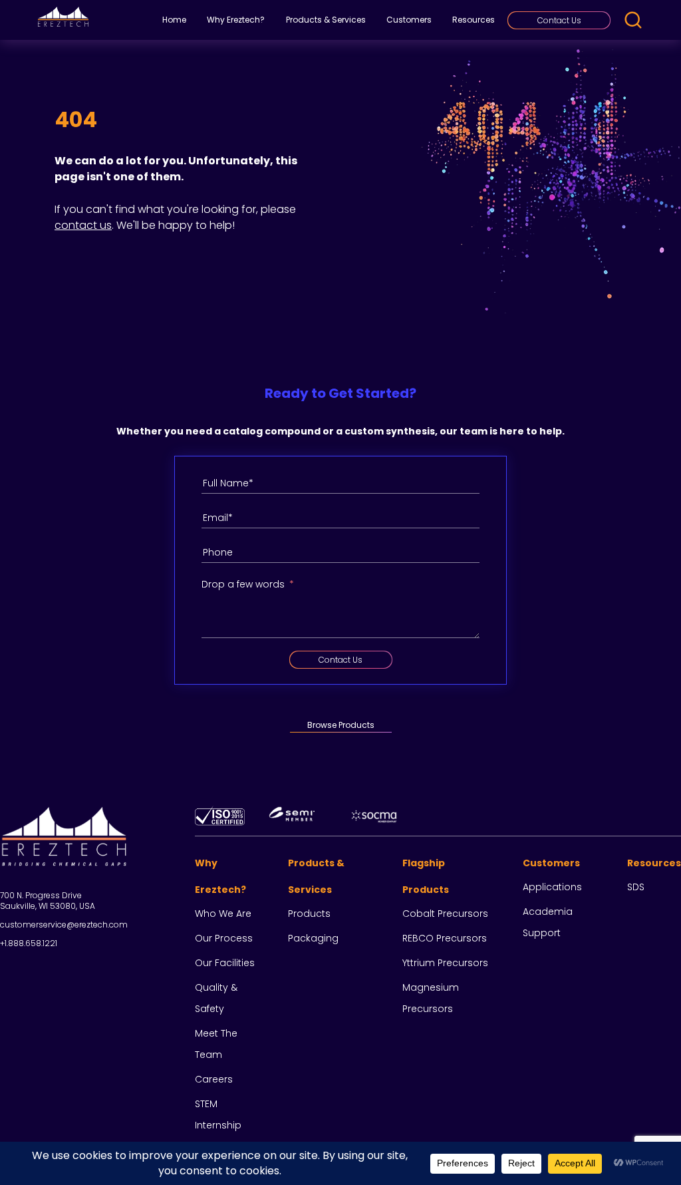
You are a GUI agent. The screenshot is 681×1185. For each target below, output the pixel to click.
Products (309, 913)
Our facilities (225, 962)
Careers (214, 1079)
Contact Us (559, 20)
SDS (635, 887)
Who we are (223, 913)
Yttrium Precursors (445, 962)
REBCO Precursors (444, 938)
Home (174, 19)
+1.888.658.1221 (28, 943)
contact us (83, 225)
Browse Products (340, 725)
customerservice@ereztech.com (64, 924)
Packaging (313, 938)
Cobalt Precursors (445, 913)
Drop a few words (243, 584)
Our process (224, 938)
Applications (552, 887)
